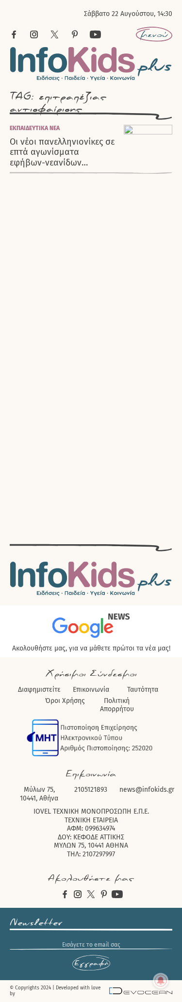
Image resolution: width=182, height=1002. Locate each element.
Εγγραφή (91, 963)
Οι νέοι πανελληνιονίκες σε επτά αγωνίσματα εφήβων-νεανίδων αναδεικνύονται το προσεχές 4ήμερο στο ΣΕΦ (62, 152)
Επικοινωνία (91, 689)
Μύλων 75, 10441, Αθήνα (39, 793)
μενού (154, 34)
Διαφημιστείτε (39, 689)
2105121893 (90, 789)
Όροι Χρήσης (65, 701)
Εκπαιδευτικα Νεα (35, 128)
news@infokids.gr (146, 789)
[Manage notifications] (160, 980)
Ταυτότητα (142, 689)
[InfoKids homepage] (91, 64)
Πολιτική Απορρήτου (117, 705)
